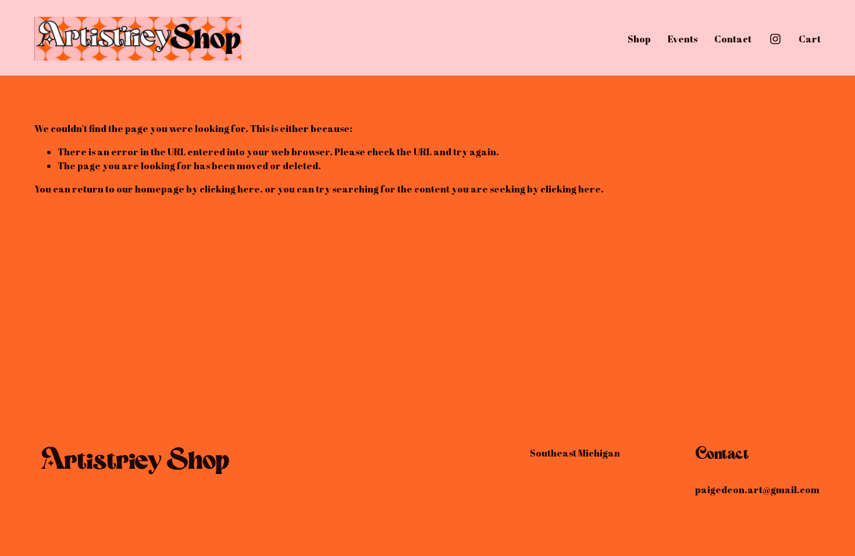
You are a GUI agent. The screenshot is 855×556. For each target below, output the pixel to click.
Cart (810, 39)
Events (682, 39)
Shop (639, 39)
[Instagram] (775, 39)
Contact (732, 39)
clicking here (230, 189)
